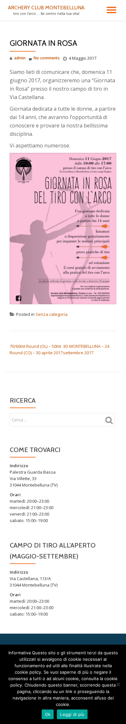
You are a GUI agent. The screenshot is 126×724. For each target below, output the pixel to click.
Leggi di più (72, 714)
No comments (47, 58)
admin (20, 58)
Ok (48, 714)
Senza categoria (52, 314)
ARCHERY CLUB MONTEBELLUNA (46, 8)
